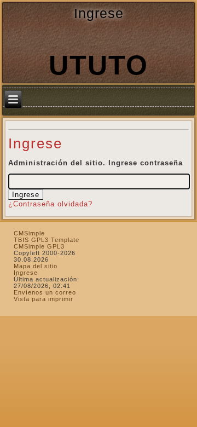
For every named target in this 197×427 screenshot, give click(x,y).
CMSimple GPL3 (39, 246)
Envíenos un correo (45, 292)
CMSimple (29, 233)
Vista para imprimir (43, 299)
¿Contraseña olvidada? (50, 204)
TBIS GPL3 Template (46, 239)
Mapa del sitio (35, 266)
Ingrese (26, 272)
